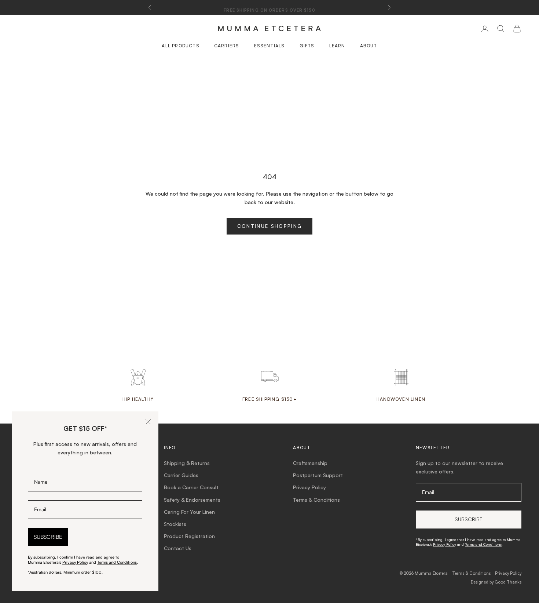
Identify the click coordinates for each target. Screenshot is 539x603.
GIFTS (307, 45)
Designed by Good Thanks (496, 582)
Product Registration (189, 536)
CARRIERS (226, 45)
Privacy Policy (309, 487)
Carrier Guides (181, 475)
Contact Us (177, 548)
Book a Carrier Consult (191, 487)
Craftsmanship (310, 463)
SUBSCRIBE (48, 536)
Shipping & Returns (187, 463)
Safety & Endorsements (192, 500)
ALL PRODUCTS (180, 45)
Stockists (175, 524)
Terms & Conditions (316, 500)
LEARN (337, 45)
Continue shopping (269, 226)
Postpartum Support (318, 475)
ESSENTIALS (269, 45)
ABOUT (368, 45)
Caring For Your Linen (189, 512)
